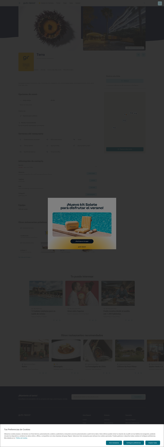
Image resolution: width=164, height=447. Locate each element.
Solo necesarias (114, 443)
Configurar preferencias (133, 443)
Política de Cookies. (22, 438)
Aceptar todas (152, 443)
